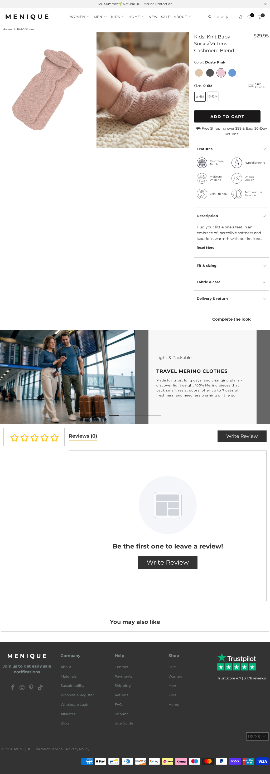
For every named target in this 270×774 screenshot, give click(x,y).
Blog (65, 723)
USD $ (222, 17)
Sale (172, 667)
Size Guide (124, 723)
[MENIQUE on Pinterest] (31, 687)
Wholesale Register (77, 695)
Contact (121, 667)
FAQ (118, 704)
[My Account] (240, 17)
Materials (68, 676)
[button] (80, 15)
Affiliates (68, 714)
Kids (172, 695)
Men (172, 685)
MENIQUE (22, 749)
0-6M (200, 97)
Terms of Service (49, 749)
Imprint (121, 714)
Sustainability (72, 685)
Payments (123, 676)
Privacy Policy (77, 749)
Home (173, 704)
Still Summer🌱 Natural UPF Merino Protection (135, 4)
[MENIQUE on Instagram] (22, 687)
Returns (121, 695)
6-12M (213, 96)
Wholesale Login (75, 704)
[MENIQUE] (27, 17)
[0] (249, 17)
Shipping (123, 685)
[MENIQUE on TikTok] (41, 687)
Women (175, 676)
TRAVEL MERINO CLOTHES (135, 377)
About (66, 667)
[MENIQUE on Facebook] (13, 687)
